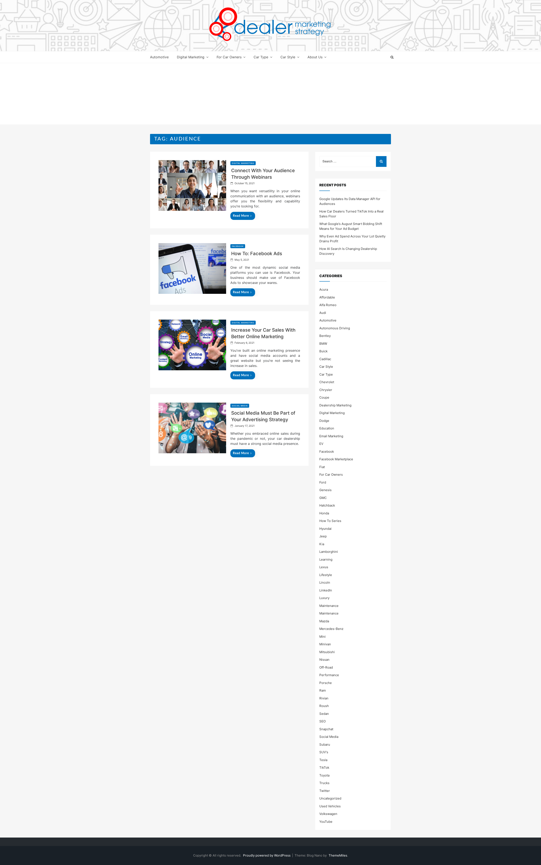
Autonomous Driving (334, 328)
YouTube (325, 822)
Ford (322, 482)
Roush (324, 706)
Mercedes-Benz (331, 629)
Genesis (325, 490)
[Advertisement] (270, 94)
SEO (322, 721)
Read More (241, 215)
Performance (329, 675)
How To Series (330, 521)
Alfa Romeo (327, 305)
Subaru (324, 744)
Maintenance (329, 606)
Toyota (324, 775)
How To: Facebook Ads (256, 253)
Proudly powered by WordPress (267, 855)
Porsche (325, 683)
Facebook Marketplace (336, 459)
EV (321, 444)
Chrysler (325, 390)
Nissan (324, 660)
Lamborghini (328, 552)
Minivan (325, 644)
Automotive (159, 57)
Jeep (323, 536)
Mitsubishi (327, 652)
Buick (323, 351)
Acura (323, 289)
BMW (323, 344)
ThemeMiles (338, 855)
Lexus (323, 567)
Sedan (324, 714)
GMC (323, 498)
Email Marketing (331, 436)
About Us (314, 57)
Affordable (327, 297)
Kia (321, 544)
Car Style (287, 57)
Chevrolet (326, 382)
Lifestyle (325, 575)
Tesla (323, 760)
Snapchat (326, 729)
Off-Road (326, 667)
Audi (322, 313)
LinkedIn (325, 590)
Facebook (238, 246)
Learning (325, 559)
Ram (322, 690)
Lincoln (324, 582)
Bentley (325, 336)
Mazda (324, 621)
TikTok (324, 768)
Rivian (323, 698)
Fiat (322, 467)
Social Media (240, 406)
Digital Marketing (190, 57)
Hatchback (327, 505)
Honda (324, 513)
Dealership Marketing (335, 405)
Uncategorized (330, 798)
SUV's (323, 752)
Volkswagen (328, 814)
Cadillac (325, 359)
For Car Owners (229, 57)
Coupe (324, 397)
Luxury (324, 598)
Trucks (324, 783)
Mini (322, 637)
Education (326, 428)
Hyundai (325, 529)
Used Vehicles (330, 806)
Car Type (261, 57)
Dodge (324, 421)
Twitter (324, 791)
